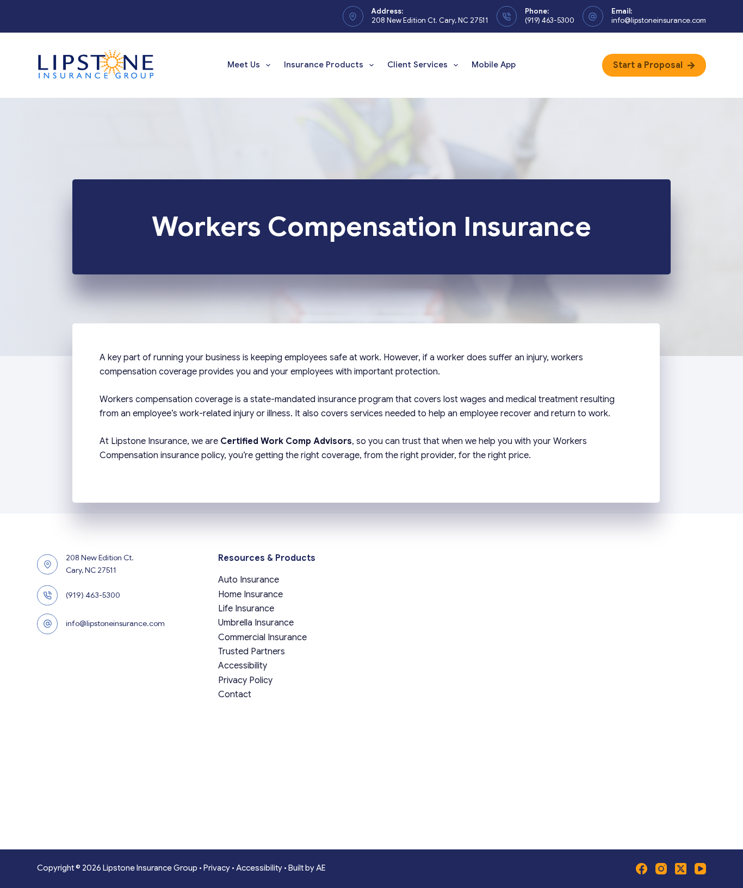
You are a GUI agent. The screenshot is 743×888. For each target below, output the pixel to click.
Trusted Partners (251, 651)
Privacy (216, 868)
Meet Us (243, 65)
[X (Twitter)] (680, 868)
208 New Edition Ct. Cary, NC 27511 (429, 20)
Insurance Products (323, 65)
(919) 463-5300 (549, 20)
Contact (234, 694)
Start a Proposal (648, 65)
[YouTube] (700, 868)
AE (321, 868)
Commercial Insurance (262, 637)
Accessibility (242, 665)
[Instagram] (661, 868)
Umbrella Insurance (256, 622)
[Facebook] (641, 868)
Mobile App (494, 65)
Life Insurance (246, 608)
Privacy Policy (245, 680)
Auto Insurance (248, 579)
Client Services (417, 65)
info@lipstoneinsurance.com (658, 20)
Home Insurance (250, 594)
